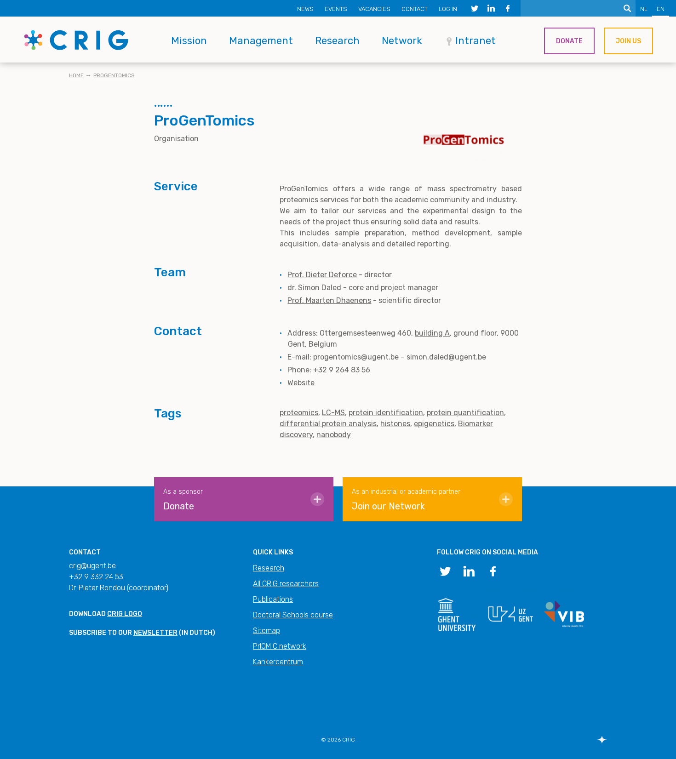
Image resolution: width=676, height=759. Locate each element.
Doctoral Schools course (293, 615)
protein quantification (465, 412)
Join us (628, 41)
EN (661, 9)
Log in (448, 9)
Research (337, 40)
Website (301, 382)
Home (76, 75)
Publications (273, 599)
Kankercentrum (278, 661)
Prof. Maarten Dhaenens (329, 300)
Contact (414, 9)
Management (261, 40)
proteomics (299, 412)
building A (432, 333)
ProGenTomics (114, 75)
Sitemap (266, 630)
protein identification (386, 412)
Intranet (475, 40)
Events (336, 9)
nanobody (333, 434)
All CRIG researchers (286, 583)
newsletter (155, 633)
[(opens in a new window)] (474, 8)
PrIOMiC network (279, 646)
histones (395, 423)
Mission (189, 40)
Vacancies (374, 9)
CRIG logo (124, 614)
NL (643, 9)
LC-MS (333, 412)
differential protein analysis (328, 423)
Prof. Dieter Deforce (322, 274)
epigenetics (434, 423)
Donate (569, 41)
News (305, 9)
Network (402, 40)
